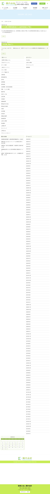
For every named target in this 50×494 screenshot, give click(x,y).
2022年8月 (28, 256)
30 (2, 448)
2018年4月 (28, 382)
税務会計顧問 (4, 116)
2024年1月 (28, 214)
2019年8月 (28, 343)
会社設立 (3, 113)
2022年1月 (28, 273)
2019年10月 (28, 338)
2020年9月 (28, 312)
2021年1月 (28, 302)
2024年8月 (28, 197)
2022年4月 (28, 265)
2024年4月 (28, 207)
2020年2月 (28, 329)
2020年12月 (28, 304)
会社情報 (15, 8)
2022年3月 (28, 268)
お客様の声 (3, 125)
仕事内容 (3, 74)
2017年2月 (28, 416)
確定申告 (3, 91)
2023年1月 (28, 243)
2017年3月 (28, 414)
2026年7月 (28, 141)
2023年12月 (28, 217)
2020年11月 (28, 307)
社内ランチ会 (4, 94)
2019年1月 (28, 360)
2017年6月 (28, 406)
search (47, 3)
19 (12, 445)
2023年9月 (28, 224)
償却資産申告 (4, 77)
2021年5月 (28, 292)
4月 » (22, 436)
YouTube (28, 60)
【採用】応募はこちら (5, 60)
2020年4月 (28, 324)
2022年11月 (28, 248)
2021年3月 (28, 297)
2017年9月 (28, 399)
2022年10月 (28, 251)
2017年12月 (28, 392)
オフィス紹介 (4, 65)
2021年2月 (28, 299)
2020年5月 (28, 321)
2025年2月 (28, 183)
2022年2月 (28, 270)
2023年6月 (28, 231)
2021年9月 (28, 282)
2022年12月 (28, 246)
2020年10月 (28, 309)
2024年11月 (28, 190)
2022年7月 (28, 258)
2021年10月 (28, 280)
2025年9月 (28, 166)
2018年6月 (28, 377)
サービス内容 (5, 8)
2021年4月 (28, 295)
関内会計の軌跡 (4, 106)
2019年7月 (28, 346)
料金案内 (25, 8)
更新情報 (28, 67)
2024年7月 (28, 200)
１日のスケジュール (5, 62)
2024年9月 (28, 195)
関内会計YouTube (5, 103)
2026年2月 (28, 153)
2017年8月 (28, 402)
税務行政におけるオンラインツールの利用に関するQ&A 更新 (11, 142)
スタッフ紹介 (4, 69)
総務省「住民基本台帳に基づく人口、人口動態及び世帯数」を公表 (12, 154)
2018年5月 (28, 380)
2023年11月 (28, 219)
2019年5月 (28, 350)
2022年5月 (28, 263)
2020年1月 (28, 331)
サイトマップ (4, 128)
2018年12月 (28, 363)
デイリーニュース (29, 65)
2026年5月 (28, 146)
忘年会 (2, 79)
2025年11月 (28, 161)
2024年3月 (28, 209)
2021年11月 (28, 277)
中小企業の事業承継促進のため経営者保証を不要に (17, 27)
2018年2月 (28, 387)
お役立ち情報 (4, 120)
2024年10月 (28, 192)
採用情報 (35, 8)
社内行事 (3, 96)
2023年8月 (28, 226)
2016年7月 (28, 433)
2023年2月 (28, 241)
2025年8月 (28, 168)
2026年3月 (28, 151)
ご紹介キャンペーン (5, 67)
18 (9, 445)
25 (9, 447)
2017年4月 (28, 411)
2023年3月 (28, 239)
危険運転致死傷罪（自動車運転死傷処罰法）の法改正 (12, 139)
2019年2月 (28, 358)
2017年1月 (28, 419)
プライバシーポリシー (5, 133)
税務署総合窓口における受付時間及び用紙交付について (12, 150)
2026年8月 (28, 139)
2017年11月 (28, 394)
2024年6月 (28, 202)
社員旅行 (3, 99)
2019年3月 (28, 355)
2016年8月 (28, 431)
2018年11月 (28, 365)
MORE (3, 36)
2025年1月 (28, 185)
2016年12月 (28, 421)
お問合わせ (45, 8)
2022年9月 (28, 253)
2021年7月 (28, 287)
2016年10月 (28, 426)
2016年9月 (28, 428)
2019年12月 (28, 333)
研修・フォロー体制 (5, 89)
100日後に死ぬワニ (7, 44)
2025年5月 (28, 175)
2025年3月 (28, 180)
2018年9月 (28, 370)
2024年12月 (28, 187)
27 (15, 447)
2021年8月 (28, 285)
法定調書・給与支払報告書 (6, 86)
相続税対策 (3, 118)
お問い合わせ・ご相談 (25, 491)
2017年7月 (28, 404)
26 (12, 447)
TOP (2, 21)
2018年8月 (28, 372)
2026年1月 (28, 156)
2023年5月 (28, 234)
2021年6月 (28, 290)
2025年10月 (28, 163)
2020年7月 (28, 316)
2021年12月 (28, 275)
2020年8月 (28, 314)
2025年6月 (28, 173)
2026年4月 (28, 149)
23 (2, 447)
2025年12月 (28, 158)
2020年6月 (28, 319)
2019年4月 (28, 353)
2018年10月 (28, 368)
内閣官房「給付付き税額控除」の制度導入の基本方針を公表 (12, 146)
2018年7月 (28, 375)
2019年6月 (28, 348)
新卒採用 (3, 84)
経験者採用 (3, 101)
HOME (2, 108)
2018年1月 (28, 389)
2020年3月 (28, 326)
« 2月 (2, 436)
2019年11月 (28, 336)
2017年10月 (28, 397)
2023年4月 (28, 236)
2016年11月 (28, 423)
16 (2, 445)
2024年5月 (28, 204)
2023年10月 (28, 222)
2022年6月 (28, 260)
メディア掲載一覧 (5, 72)
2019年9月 (28, 341)
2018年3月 (28, 385)
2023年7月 (28, 229)
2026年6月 (28, 144)
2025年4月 (28, 178)
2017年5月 (28, 409)
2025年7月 (28, 170)
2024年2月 (28, 212)
